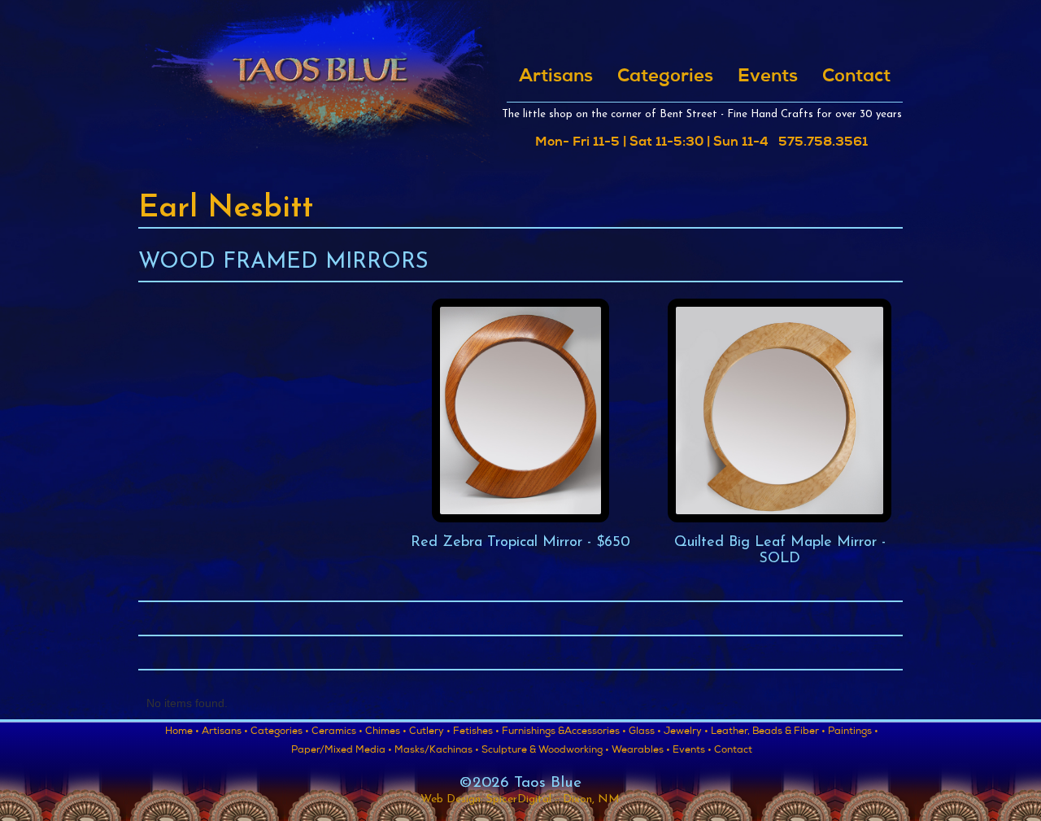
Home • (182, 732)
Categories (665, 77)
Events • (692, 751)
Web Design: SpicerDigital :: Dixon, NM (520, 799)
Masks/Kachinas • (436, 751)
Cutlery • (430, 732)
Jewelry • (686, 732)
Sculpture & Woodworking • (545, 751)
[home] (319, 87)
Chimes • (386, 732)
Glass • (645, 732)
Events (768, 77)
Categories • (279, 732)
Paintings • (853, 732)
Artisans (556, 77)
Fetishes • (476, 732)
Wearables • (641, 751)
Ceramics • (337, 732)
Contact (856, 77)
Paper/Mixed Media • (341, 751)
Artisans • (225, 732)
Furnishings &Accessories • (564, 732)
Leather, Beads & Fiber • (768, 732)
